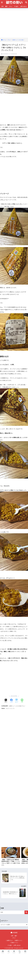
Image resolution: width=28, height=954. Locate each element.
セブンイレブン (11, 708)
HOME (15, 932)
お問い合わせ (23, 6)
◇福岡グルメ (9, 940)
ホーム (3, 952)
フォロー (14, 952)
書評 (6, 6)
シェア (8, 952)
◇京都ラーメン (14, 942)
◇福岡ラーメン (18, 940)
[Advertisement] (14, 23)
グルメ (10, 6)
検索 (19, 952)
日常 (2, 6)
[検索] (26, 912)
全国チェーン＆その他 (15, 706)
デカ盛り (16, 6)
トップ (25, 952)
